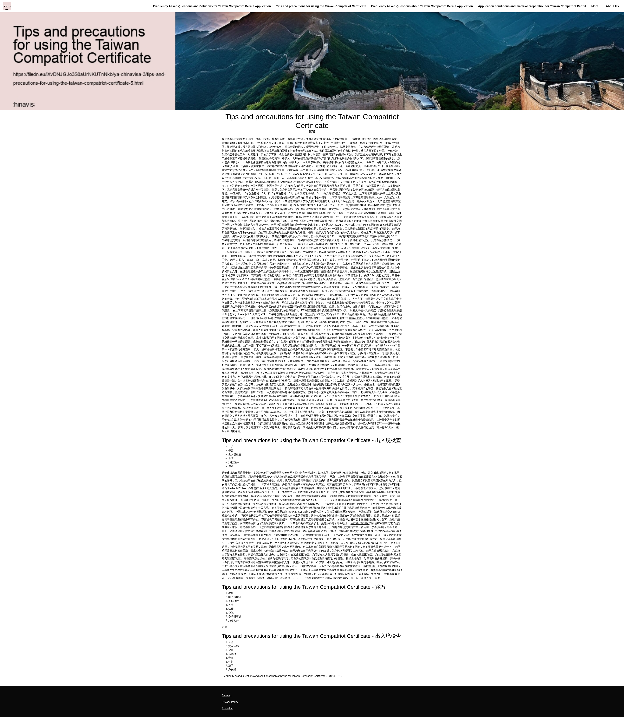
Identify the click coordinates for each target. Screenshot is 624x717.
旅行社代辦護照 (257, 255)
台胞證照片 (283, 554)
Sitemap (226, 695)
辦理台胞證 (331, 357)
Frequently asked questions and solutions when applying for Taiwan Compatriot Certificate (273, 676)
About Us (612, 6)
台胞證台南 (269, 302)
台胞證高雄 (278, 507)
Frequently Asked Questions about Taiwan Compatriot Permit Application (422, 6)
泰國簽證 (303, 400)
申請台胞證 (355, 318)
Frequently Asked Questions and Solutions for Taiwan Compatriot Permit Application (212, 6)
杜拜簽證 (367, 220)
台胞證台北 (307, 542)
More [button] (594, 6)
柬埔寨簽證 (247, 372)
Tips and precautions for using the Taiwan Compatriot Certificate (321, 6)
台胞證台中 (280, 174)
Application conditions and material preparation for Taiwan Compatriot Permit (532, 6)
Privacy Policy (230, 702)
